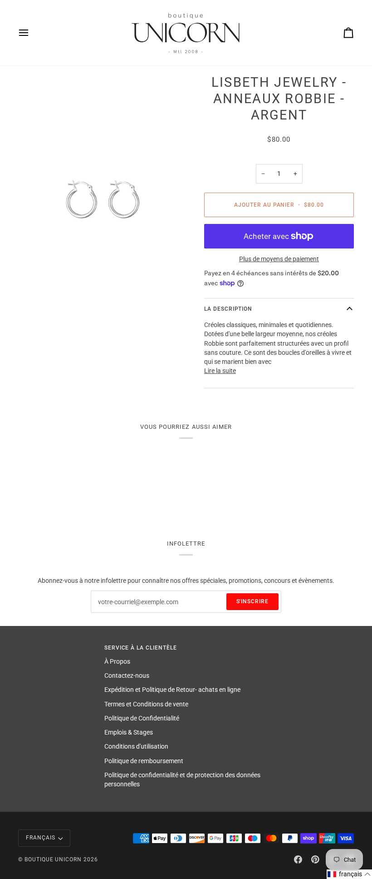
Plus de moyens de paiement (279, 259)
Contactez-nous (126, 675)
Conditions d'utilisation (136, 746)
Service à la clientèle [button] (140, 648)
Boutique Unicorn (53, 859)
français (40, 837)
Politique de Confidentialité (141, 718)
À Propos (117, 661)
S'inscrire (252, 601)
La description (228, 309)
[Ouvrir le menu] (31, 32)
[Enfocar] (102, 200)
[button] (349, 874)
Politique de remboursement (143, 761)
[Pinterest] (315, 859)
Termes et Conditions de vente (146, 704)
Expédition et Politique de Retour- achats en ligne (172, 689)
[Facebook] (298, 859)
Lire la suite (220, 370)
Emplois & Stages (128, 732)
